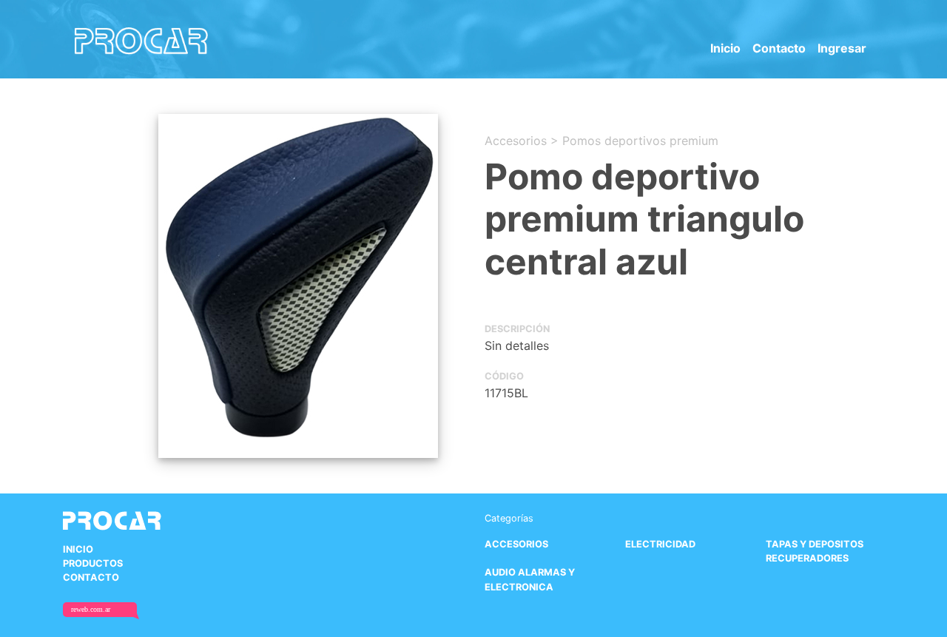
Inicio (725, 48)
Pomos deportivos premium (640, 140)
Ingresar (842, 48)
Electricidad (660, 544)
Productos (93, 563)
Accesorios (516, 140)
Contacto (779, 48)
